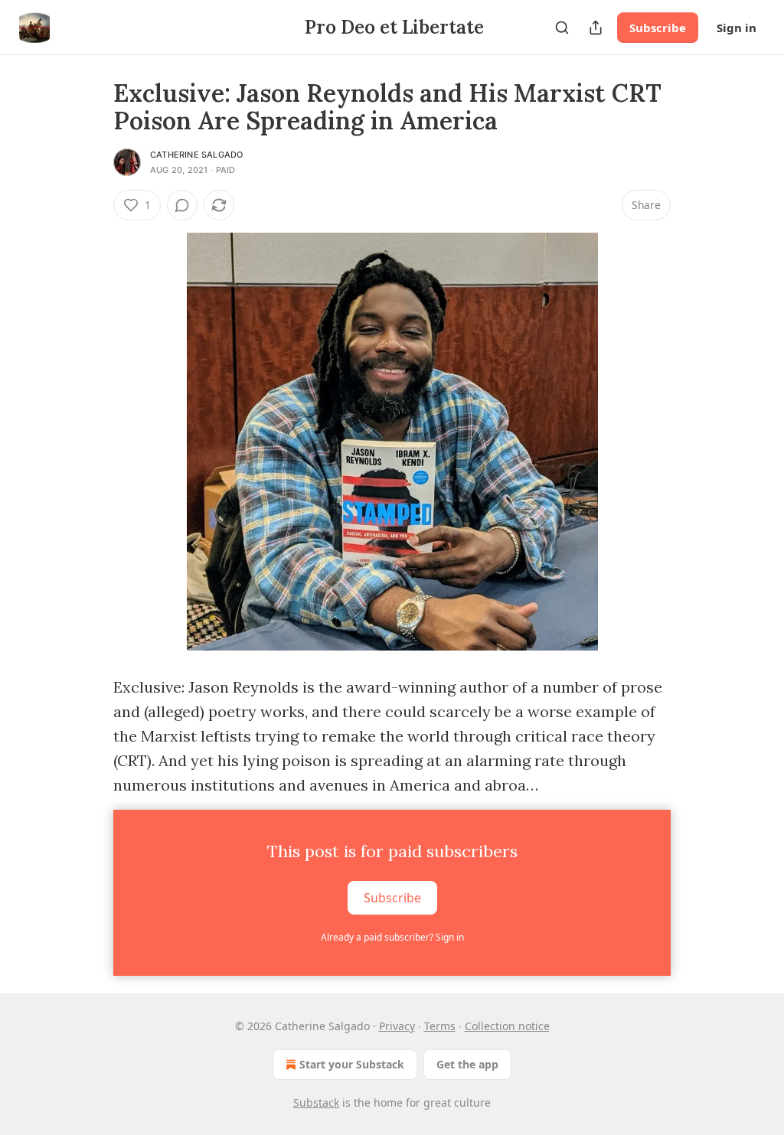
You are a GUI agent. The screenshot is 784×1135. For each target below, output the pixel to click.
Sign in (736, 27)
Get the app (467, 1064)
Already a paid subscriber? (392, 937)
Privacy (397, 1026)
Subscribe (657, 27)
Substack (316, 1102)
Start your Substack (351, 1064)
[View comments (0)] (182, 205)
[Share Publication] (595, 27)
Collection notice (507, 1026)
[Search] (562, 27)
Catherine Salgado (196, 154)
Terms (440, 1026)
